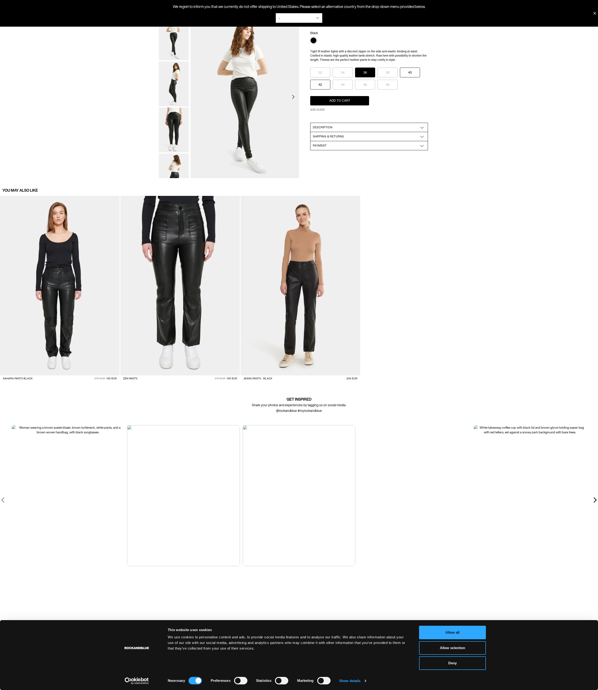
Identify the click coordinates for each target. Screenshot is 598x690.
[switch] (240, 680)
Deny (452, 663)
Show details (349, 681)
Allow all (452, 632)
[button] (293, 97)
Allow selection (452, 648)
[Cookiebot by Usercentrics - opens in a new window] (136, 680)
